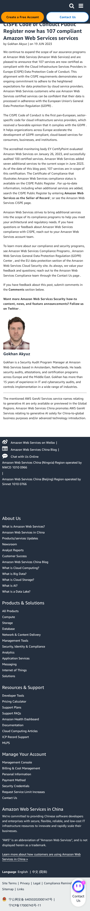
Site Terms (9, 883)
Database (8, 628)
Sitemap (8, 889)
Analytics (8, 652)
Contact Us (9, 798)
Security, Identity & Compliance (23, 646)
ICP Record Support (15, 737)
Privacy (25, 883)
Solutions (8, 676)
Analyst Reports (13, 550)
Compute (8, 617)
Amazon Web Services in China (23, 532)
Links (20, 889)
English (23, 872)
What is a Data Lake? (16, 591)
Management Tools (15, 640)
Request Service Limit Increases (23, 792)
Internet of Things (14, 670)
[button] (71, 5)
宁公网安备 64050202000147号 (30, 899)
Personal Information (16, 774)
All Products (10, 611)
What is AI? (9, 585)
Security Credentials (15, 786)
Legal (36, 883)
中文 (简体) (39, 872)
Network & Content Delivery (21, 634)
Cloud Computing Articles (20, 731)
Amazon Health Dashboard (20, 719)
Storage (7, 623)
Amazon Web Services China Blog (34, 449)
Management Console (17, 762)
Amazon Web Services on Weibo (33, 442)
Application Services (15, 658)
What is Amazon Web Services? (23, 526)
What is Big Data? (14, 574)
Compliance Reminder (59, 883)
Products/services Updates (20, 538)
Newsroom (9, 544)
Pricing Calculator (14, 701)
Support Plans (11, 707)
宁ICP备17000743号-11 (25, 905)
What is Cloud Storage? (18, 579)
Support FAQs (11, 713)
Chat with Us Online (24, 456)
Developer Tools (13, 695)
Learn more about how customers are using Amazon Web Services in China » (41, 856)
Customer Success (14, 556)
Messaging (9, 664)
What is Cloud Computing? (20, 568)
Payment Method (14, 780)
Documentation (12, 725)
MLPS (6, 743)
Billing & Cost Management (21, 768)
